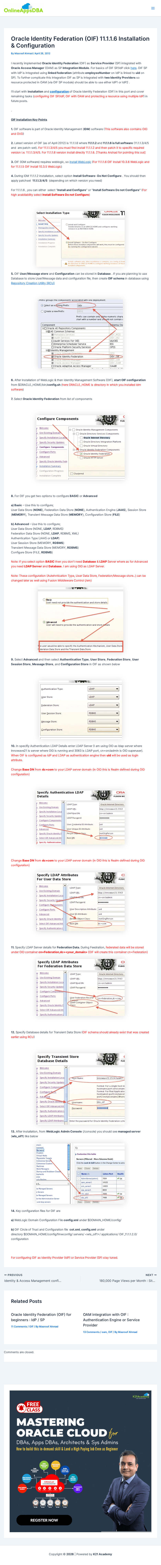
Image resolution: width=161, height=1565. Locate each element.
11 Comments (19, 1326)
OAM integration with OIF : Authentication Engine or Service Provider (111, 1319)
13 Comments (91, 1332)
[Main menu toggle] (153, 8)
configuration (59, 91)
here (133, 68)
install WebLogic (80, 162)
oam (104, 1332)
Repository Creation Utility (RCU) (33, 283)
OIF (31, 1326)
